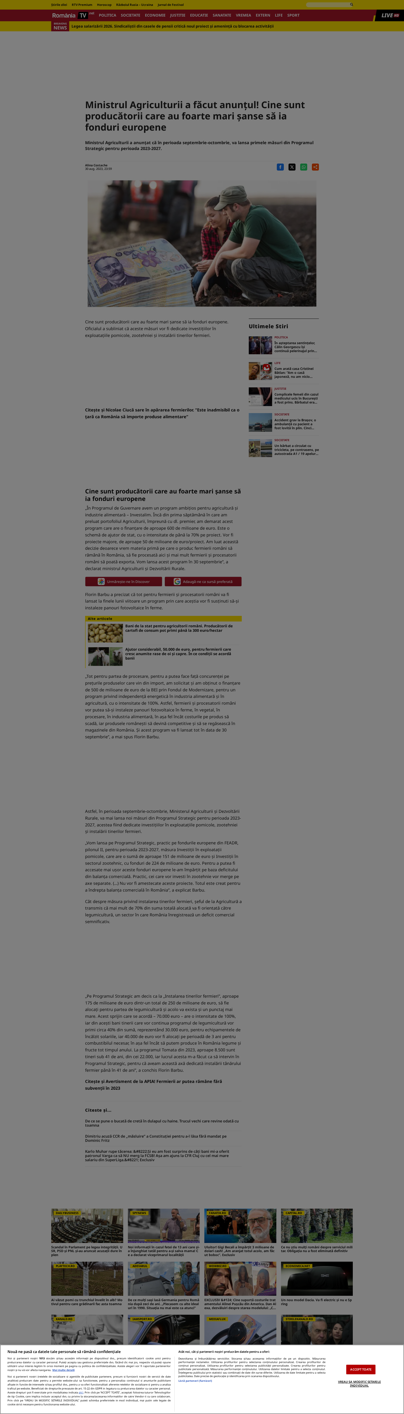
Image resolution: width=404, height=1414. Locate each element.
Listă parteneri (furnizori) (195, 1380)
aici (81, 1392)
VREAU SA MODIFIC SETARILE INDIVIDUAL (359, 1384)
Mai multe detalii (63, 1370)
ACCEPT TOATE (361, 1369)
